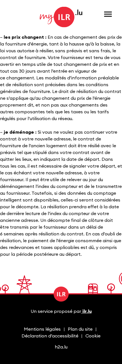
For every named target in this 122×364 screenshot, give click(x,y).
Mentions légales (42, 329)
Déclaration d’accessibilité (50, 336)
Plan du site (80, 329)
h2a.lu (61, 347)
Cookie (92, 336)
